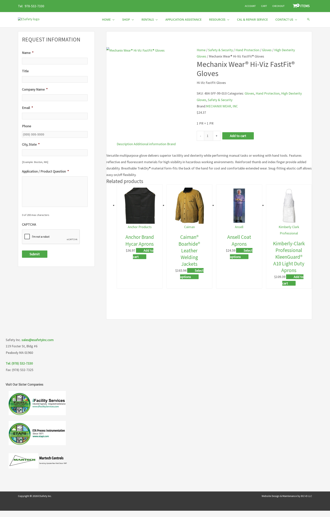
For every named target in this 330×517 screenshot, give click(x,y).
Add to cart (238, 136)
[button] (308, 19)
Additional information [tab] (150, 144)
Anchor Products (140, 227)
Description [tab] (125, 144)
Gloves (267, 50)
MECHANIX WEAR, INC (222, 106)
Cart (264, 6)
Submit (35, 254)
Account (250, 6)
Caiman (189, 227)
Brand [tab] (171, 144)
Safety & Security (220, 50)
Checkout (278, 6)
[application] (113, 19)
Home (201, 50)
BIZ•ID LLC (306, 496)
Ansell (239, 227)
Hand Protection (247, 50)
